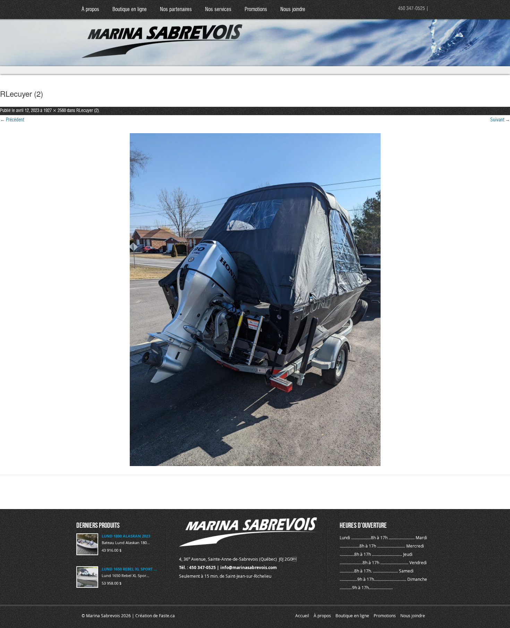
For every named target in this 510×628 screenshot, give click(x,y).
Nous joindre (292, 9)
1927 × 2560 (54, 111)
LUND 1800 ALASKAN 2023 (126, 536)
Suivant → (500, 120)
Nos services (218, 9)
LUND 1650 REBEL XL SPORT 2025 (130, 568)
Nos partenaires (176, 9)
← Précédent (12, 120)
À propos (90, 9)
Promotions (256, 9)
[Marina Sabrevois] (163, 35)
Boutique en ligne (129, 9)
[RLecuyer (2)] (255, 299)
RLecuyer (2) (87, 111)
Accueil (302, 615)
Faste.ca (167, 615)
